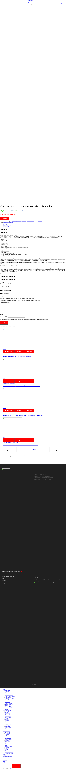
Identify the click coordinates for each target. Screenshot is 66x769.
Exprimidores (8, 738)
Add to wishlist (8, 351)
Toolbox (30, 2)
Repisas (6, 709)
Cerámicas (5, 742)
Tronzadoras (7, 729)
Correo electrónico (4, 316)
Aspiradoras (7, 713)
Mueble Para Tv (8, 705)
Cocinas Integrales (9, 692)
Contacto (4, 762)
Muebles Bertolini (30, 221)
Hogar (4, 754)
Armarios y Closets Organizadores (19, 221)
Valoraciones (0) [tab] (5, 290)
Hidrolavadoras (8, 719)
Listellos (7, 747)
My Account (25, 450)
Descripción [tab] (4, 229)
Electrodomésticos (6, 731)
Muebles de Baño (14, 354)
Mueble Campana (8, 703)
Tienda (11, 456)
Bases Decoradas (8, 746)
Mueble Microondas (7, 413)
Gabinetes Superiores (9, 693)
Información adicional (7, 225)
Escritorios (5, 383)
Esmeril (6, 718)
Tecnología (5, 760)
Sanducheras (7, 741)
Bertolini (40, 221)
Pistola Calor (7, 723)
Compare (5, 218)
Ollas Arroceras (8, 739)
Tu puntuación (3, 302)
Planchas (7, 740)
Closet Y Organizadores (10, 696)
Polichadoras (7, 725)
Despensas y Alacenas (9, 698)
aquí (21, 571)
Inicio (4, 689)
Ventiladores (7, 732)
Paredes (6, 743)
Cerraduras (5, 757)
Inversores (7, 720)
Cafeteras (7, 735)
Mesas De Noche (8, 700)
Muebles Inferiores (14, 442)
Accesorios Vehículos (9, 753)
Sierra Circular (8, 727)
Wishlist (57, 450)
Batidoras (7, 734)
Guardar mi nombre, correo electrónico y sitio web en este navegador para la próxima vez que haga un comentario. (25, 319)
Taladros (7, 712)
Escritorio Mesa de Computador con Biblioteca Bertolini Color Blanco (21, 386)
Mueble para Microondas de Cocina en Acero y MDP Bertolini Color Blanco (23, 415)
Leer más (4, 349)
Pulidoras (7, 711)
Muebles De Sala (8, 707)
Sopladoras (7, 728)
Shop (8, 450)
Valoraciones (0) (6, 226)
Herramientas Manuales (7, 756)
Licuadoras (7, 733)
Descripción (5, 224)
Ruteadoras (7, 726)
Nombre (2, 314)
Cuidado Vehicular (9, 752)
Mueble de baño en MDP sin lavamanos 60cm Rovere (17, 356)
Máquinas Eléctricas (7, 710)
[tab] (34, 224)
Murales (6, 749)
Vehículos (5, 750)
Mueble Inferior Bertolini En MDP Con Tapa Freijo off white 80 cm (20, 445)
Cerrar (9, 768)
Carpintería (5, 759)
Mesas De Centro (8, 699)
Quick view (29, 351)
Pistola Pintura (8, 724)
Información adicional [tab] (7, 276)
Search (16, 765)
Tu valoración (3, 312)
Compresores (8, 716)
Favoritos (54, 456)
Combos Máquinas (9, 714)
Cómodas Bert (8, 697)
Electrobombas (8, 717)
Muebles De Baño (9, 706)
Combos (7, 736)
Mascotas (4, 755)
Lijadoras (7, 721)
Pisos (6, 745)
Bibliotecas (7, 702)
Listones (7, 748)
